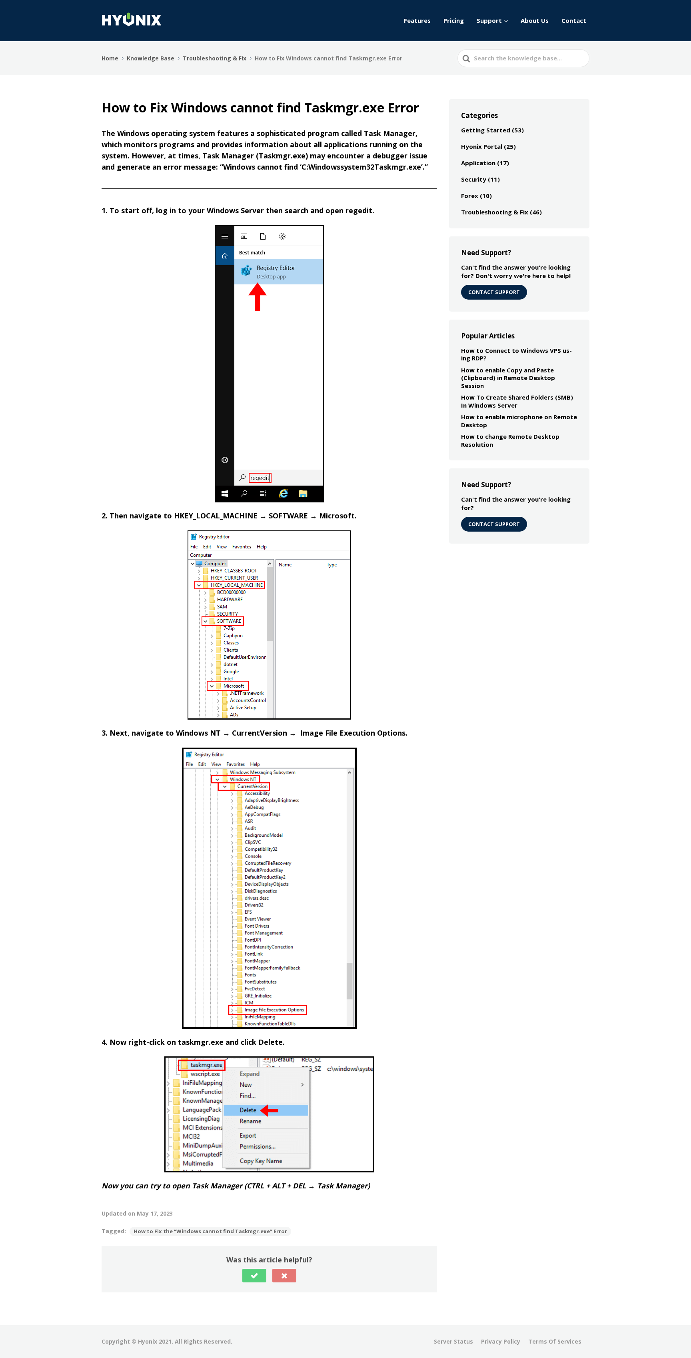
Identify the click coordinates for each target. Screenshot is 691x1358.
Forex (469, 196)
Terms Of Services (554, 1341)
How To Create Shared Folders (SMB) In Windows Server (517, 401)
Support (489, 20)
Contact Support (494, 524)
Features (417, 20)
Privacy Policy (500, 1341)
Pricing (453, 20)
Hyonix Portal (481, 146)
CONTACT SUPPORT (494, 292)
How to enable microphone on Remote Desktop (519, 421)
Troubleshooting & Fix (494, 212)
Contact (573, 20)
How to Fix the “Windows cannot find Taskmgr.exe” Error (210, 1231)
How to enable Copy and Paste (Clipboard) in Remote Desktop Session (508, 378)
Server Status (453, 1341)
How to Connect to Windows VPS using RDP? (516, 354)
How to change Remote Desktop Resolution (510, 440)
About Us (535, 20)
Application (478, 163)
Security (473, 179)
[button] (254, 1275)
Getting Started (485, 130)
